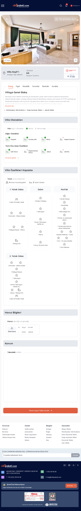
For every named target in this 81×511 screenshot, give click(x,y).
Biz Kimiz (5, 432)
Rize (47, 440)
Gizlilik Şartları (29, 429)
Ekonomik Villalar (67, 440)
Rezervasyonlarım (31, 435)
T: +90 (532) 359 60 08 (13, 477)
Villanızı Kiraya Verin (8, 437)
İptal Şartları (29, 432)
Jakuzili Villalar (49, 110)
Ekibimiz (5, 429)
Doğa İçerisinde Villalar (34, 110)
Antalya (48, 429)
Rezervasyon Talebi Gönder (39, 411)
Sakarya (49, 435)
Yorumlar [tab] (35, 86)
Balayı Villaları (66, 429)
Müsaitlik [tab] (26, 86)
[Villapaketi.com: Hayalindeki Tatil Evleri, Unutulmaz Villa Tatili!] (9, 466)
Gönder (75, 455)
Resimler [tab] (45, 86)
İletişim (27, 440)
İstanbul (48, 437)
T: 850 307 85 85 (51, 472)
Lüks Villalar (65, 443)
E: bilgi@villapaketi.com (53, 477)
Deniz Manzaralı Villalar (69, 435)
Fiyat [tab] (18, 86)
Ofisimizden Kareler (8, 435)
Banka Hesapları (30, 437)
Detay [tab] (10, 86)
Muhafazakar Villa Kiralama (15, 110)
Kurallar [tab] (55, 86)
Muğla (48, 432)
